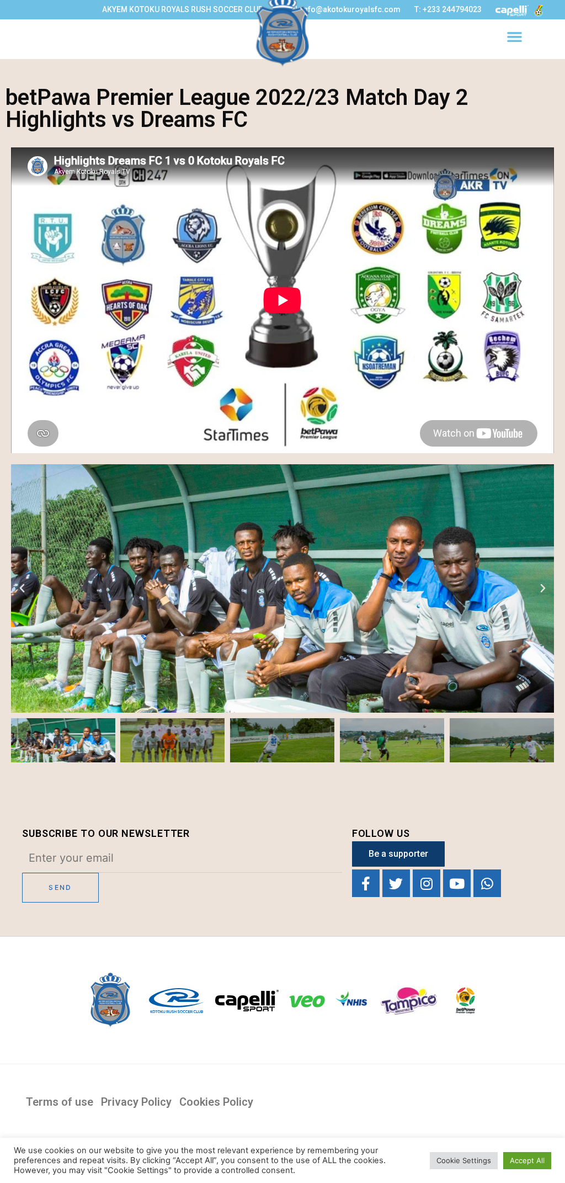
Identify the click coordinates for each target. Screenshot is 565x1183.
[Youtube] (457, 883)
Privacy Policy (136, 1101)
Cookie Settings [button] (463, 1160)
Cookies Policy (216, 1101)
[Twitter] (396, 883)
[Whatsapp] (487, 883)
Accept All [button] (527, 1160)
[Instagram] (426, 883)
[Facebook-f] (366, 883)
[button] (515, 37)
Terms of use (59, 1101)
